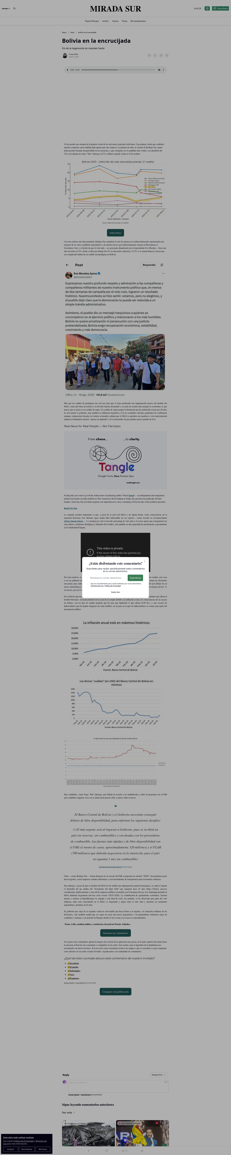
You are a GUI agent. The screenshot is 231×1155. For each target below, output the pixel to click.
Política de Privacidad (113, 586)
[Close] (145, 561)
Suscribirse (135, 577)
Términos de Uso (97, 586)
